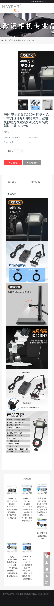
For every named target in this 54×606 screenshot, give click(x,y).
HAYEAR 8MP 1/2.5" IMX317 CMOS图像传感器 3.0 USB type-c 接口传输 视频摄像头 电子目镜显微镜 (27, 568)
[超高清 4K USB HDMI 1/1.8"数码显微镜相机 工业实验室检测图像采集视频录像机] (41, 488)
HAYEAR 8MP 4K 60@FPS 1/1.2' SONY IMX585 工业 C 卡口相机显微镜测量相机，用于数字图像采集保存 (27, 510)
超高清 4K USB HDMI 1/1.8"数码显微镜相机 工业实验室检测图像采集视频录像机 (41, 507)
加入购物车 (33, 163)
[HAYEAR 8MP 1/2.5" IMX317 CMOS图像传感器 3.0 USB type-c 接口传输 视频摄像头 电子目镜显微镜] (27, 547)
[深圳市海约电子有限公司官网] (11, 8)
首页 (7, 40)
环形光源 (30, 40)
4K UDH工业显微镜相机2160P (42, 536)
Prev (8, 104)
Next (45, 67)
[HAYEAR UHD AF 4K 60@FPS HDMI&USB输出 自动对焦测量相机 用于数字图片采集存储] (12, 488)
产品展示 (13, 40)
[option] (27, 24)
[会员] (47, 562)
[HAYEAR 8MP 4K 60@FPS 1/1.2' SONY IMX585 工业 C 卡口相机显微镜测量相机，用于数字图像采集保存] (27, 488)
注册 (36, 1)
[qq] (47, 569)
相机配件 (21, 40)
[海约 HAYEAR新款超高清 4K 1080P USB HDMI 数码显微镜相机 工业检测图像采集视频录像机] (12, 547)
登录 (32, 1)
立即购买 (14, 163)
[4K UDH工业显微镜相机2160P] (41, 523)
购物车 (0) (41, 1)
